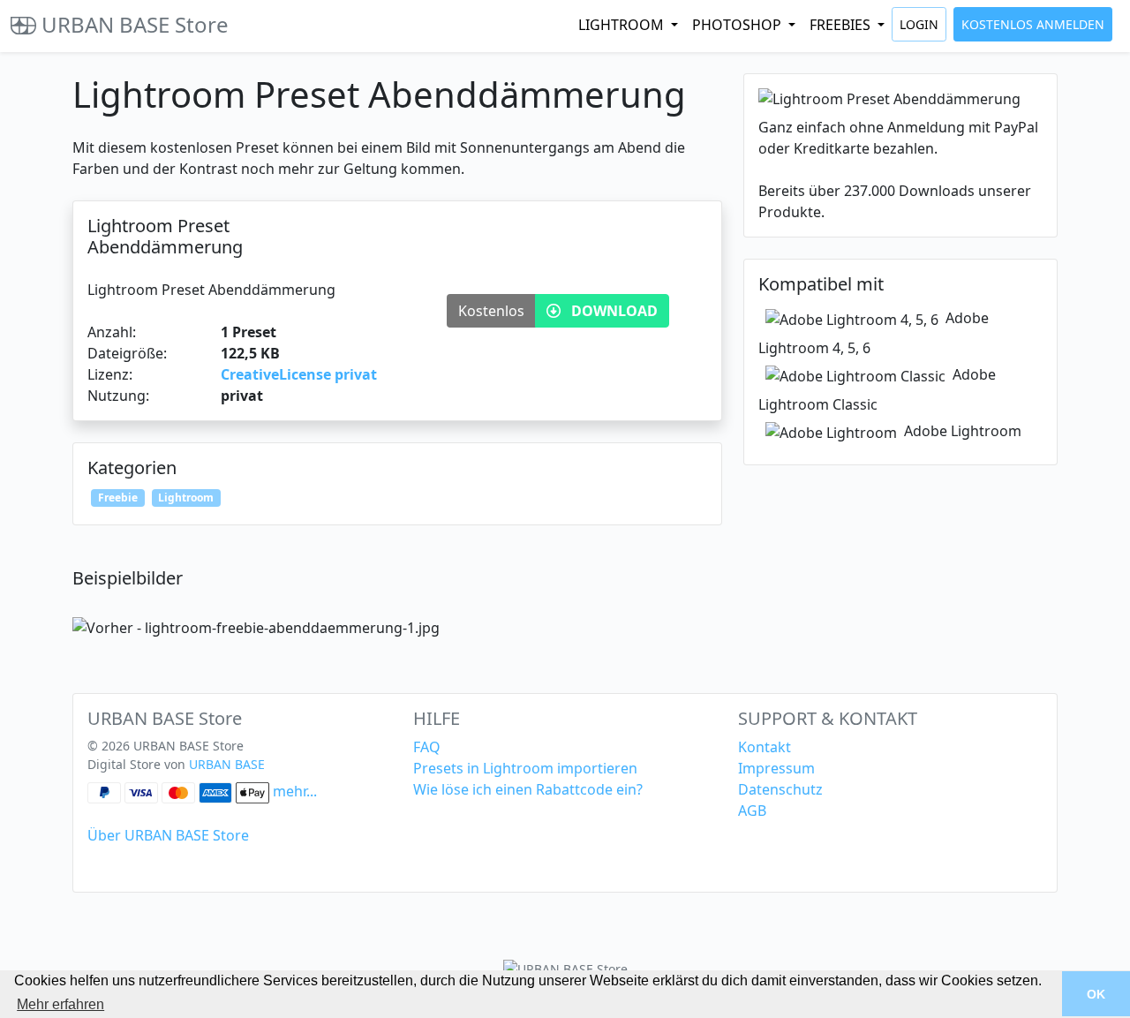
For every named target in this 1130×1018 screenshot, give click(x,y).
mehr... (295, 791)
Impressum (776, 768)
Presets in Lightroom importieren (525, 768)
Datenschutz (780, 789)
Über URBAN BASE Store (168, 835)
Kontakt (764, 747)
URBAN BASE (227, 764)
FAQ (427, 747)
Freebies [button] (842, 24)
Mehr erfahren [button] (60, 1004)
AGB (752, 810)
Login (919, 24)
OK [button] (1096, 994)
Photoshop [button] (738, 24)
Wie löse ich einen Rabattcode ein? (528, 789)
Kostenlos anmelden (1032, 24)
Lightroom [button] (622, 24)
